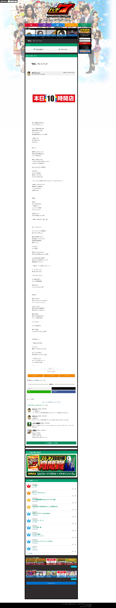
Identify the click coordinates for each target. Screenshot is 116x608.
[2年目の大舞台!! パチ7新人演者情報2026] (46, 571)
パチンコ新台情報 (85, 48)
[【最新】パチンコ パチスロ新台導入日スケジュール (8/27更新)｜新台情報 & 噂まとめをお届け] (46, 558)
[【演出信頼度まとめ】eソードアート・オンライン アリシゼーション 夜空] (26, 558)
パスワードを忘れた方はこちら (85, 45)
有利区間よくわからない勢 (38, 535)
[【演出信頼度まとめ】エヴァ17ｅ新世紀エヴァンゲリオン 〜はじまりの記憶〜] (67, 558)
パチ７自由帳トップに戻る (51, 443)
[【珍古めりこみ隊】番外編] (36, 30)
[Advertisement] (31, 592)
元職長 (34, 430)
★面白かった (51, 369)
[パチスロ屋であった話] (67, 30)
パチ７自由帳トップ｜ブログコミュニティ (47, 37)
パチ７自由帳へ (29, 553)
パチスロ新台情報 (85, 47)
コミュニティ (36, 37)
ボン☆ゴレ (34, 487)
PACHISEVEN (89, 605)
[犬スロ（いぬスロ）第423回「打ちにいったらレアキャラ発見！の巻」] (67, 571)
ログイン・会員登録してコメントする (51, 402)
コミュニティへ (51, 583)
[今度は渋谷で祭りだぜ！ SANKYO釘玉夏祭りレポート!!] (26, 571)
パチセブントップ (29, 37)
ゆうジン (36, 72)
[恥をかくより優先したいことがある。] (57, 30)
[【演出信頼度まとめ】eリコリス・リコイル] (57, 558)
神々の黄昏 (34, 522)
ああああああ (35, 501)
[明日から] (46, 30)
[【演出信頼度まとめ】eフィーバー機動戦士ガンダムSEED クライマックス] (36, 558)
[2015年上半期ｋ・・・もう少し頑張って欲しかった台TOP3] (25, 30)
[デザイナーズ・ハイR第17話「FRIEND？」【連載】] (36, 571)
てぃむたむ (34, 494)
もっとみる (73, 566)
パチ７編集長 (36, 423)
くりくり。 (34, 508)
